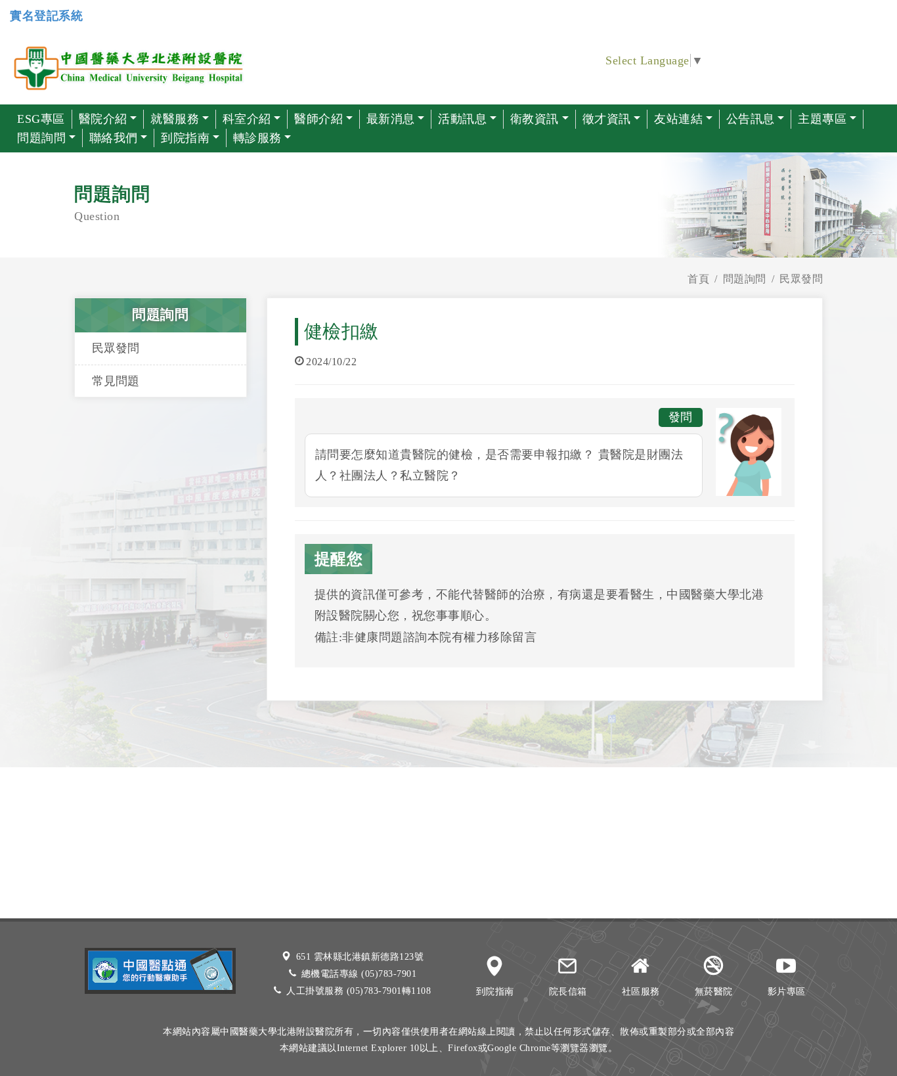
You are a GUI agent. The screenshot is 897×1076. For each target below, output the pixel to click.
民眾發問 (115, 348)
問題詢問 (744, 278)
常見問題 (115, 381)
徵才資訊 (606, 118)
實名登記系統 (46, 15)
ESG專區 (41, 118)
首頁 (698, 278)
